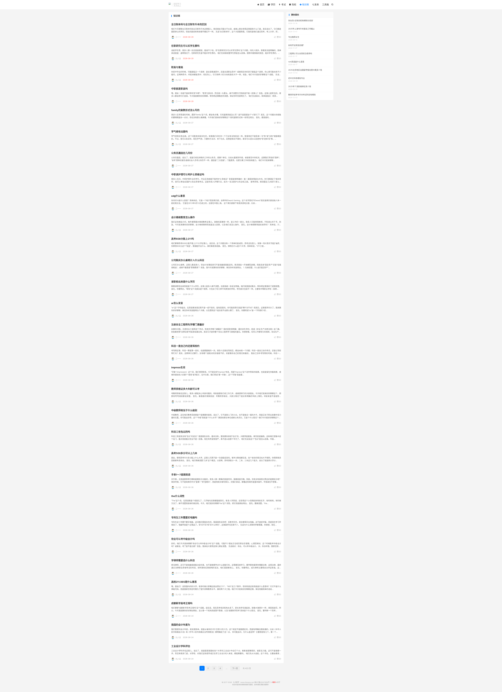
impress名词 (178, 367)
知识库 (305, 4)
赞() (277, 37)
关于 (278, 682)
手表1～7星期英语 (180, 474)
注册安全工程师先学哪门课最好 (187, 324)
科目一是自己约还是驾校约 (185, 346)
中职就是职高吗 (179, 88)
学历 (272, 4)
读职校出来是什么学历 (183, 281)
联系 (274, 682)
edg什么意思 (178, 196)
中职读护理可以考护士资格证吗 (187, 174)
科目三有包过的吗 (180, 431)
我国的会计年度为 (180, 624)
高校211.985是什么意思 (184, 581)
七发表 (315, 4)
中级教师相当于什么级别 (184, 410)
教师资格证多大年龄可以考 (185, 389)
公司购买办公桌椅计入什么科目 (187, 260)
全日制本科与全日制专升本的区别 (189, 24)
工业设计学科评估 (180, 646)
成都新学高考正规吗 (181, 603)
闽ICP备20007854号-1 (262, 682)
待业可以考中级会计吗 (183, 539)
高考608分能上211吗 (182, 238)
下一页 (235, 668)
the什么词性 (177, 496)
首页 (261, 4)
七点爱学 (170, 5)
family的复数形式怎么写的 (185, 110)
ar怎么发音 (177, 303)
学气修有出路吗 (179, 131)
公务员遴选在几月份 (181, 153)
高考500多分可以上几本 (184, 453)
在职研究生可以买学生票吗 (185, 45)
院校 (293, 4)
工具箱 (325, 4)
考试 (283, 4)
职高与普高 (177, 67)
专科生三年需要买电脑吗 (184, 517)
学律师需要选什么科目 (183, 560)
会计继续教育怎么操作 (183, 217)
